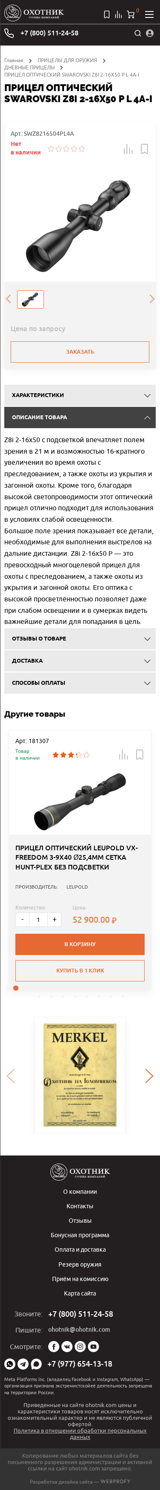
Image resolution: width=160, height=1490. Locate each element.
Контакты (80, 1206)
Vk (67, 1346)
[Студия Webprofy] (115, 1482)
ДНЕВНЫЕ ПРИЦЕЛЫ (29, 67)
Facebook (53, 1346)
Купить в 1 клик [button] (80, 970)
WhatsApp (9, 1364)
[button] (128, 149)
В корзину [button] (80, 944)
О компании (80, 1191)
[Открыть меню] (149, 14)
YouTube (93, 1346)
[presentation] (8, 299)
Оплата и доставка (80, 1249)
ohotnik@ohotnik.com (79, 1329)
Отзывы (80, 1220)
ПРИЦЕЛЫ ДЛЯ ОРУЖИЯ (67, 60)
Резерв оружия (80, 1264)
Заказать (80, 351)
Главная (13, 60)
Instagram (80, 1346)
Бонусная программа (80, 1234)
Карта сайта (80, 1293)
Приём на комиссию (80, 1278)
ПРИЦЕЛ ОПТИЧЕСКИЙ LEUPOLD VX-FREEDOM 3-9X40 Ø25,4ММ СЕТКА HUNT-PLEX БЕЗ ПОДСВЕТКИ (76, 858)
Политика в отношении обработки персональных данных (80, 1433)
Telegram (23, 1364)
